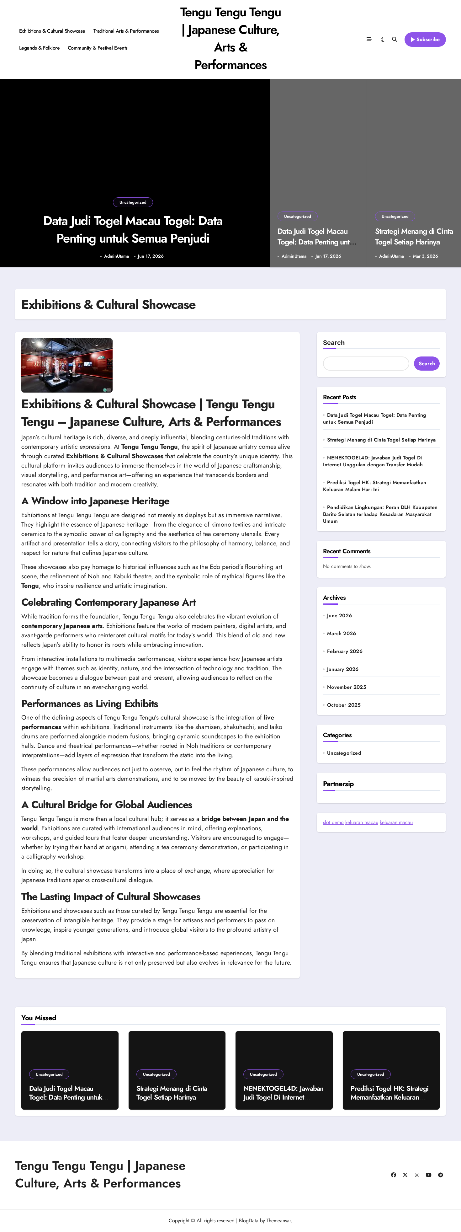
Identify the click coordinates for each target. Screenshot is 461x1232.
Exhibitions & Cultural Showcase (52, 31)
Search (334, 342)
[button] (259, 174)
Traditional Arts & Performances (126, 31)
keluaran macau (361, 822)
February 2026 (345, 651)
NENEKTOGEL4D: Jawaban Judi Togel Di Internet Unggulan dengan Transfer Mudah (373, 461)
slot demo (333, 822)
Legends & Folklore (39, 47)
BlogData (248, 1220)
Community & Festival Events (98, 47)
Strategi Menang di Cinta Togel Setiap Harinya (414, 236)
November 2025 (346, 687)
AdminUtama (116, 256)
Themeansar (279, 1220)
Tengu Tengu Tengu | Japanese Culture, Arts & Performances (230, 38)
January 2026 (342, 669)
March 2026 (341, 633)
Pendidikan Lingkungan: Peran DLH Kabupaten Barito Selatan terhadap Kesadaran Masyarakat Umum (380, 514)
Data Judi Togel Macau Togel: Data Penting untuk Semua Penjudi (132, 229)
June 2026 (339, 615)
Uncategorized (132, 202)
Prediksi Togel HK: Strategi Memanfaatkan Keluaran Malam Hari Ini (374, 486)
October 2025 (344, 705)
